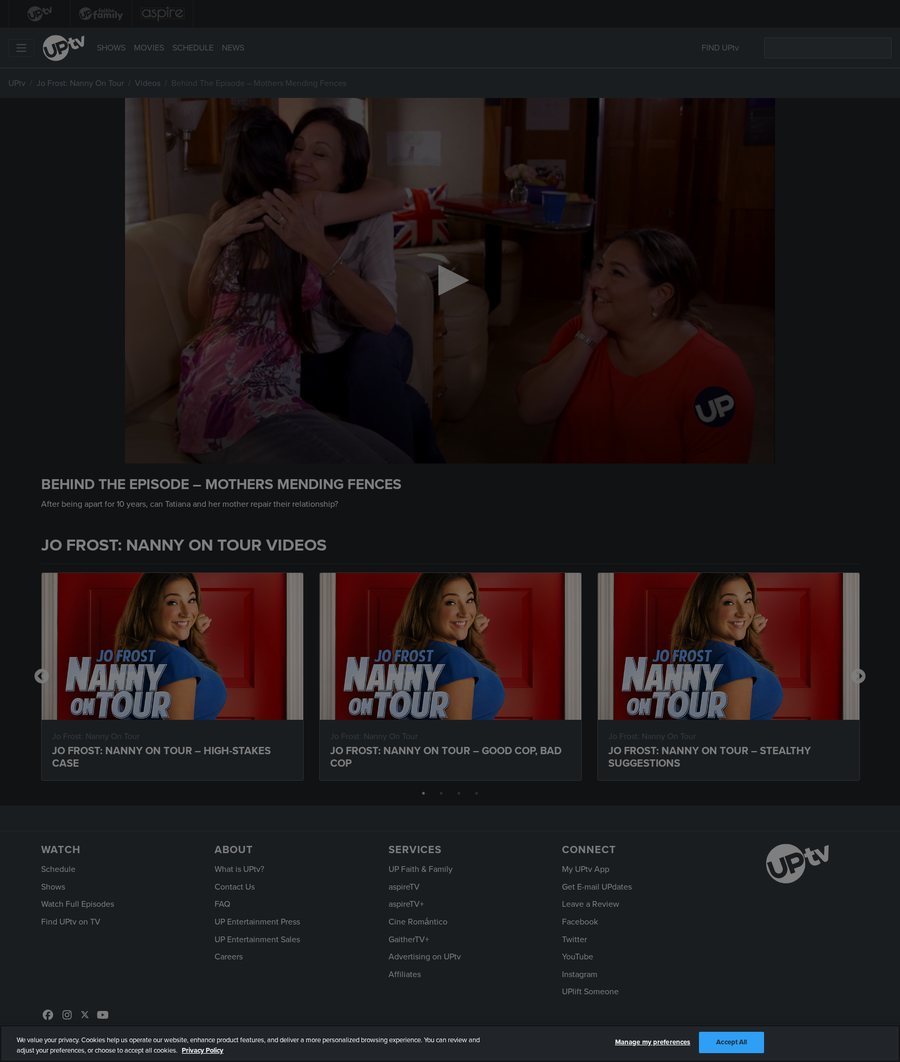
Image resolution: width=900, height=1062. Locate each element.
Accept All (731, 1042)
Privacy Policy (202, 1050)
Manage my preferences (653, 1042)
